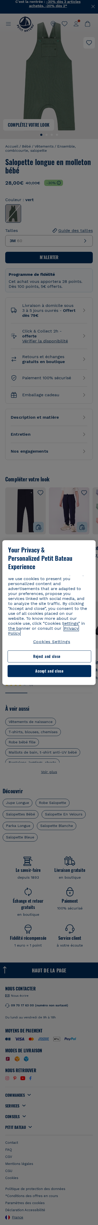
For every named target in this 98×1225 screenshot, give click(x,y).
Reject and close (46, 656)
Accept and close (49, 671)
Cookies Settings (51, 641)
